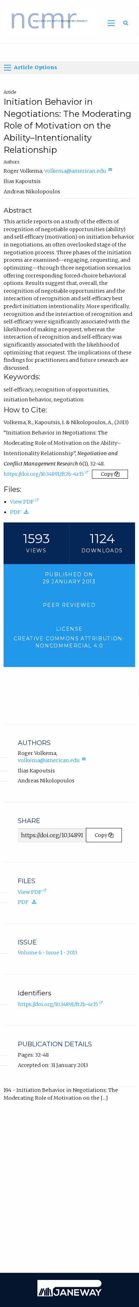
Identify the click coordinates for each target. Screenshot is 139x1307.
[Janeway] (69, 1294)
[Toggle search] (126, 23)
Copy (107, 474)
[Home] (48, 21)
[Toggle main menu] (111, 23)
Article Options (34, 68)
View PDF (25, 502)
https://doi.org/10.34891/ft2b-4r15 (47, 475)
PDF (21, 513)
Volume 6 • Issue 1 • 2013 (47, 952)
